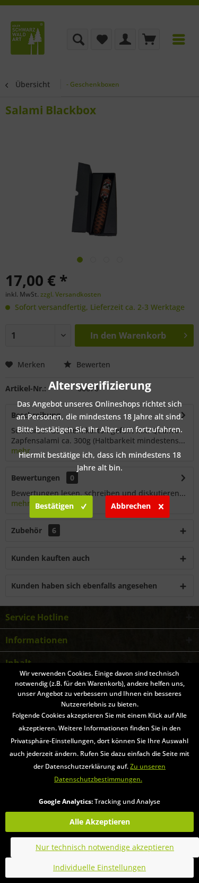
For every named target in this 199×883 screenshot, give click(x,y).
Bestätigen (54, 506)
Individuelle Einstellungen (99, 867)
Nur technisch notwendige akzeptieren (105, 847)
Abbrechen (131, 506)
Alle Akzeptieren (100, 822)
